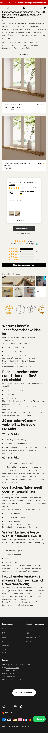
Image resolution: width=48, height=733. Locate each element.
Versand (5, 641)
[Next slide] (44, 204)
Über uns (5, 645)
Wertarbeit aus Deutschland (8, 651)
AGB (27, 633)
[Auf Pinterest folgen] (9, 706)
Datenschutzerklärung (34, 637)
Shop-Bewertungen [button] (24, 233)
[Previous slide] (4, 204)
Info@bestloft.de (12, 667)
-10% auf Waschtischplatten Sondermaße (28, 2)
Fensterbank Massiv (13, 479)
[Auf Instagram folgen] (3, 706)
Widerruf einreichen (24, 692)
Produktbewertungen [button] (24, 228)
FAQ (3, 633)
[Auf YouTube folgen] (15, 706)
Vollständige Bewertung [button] (18, 220)
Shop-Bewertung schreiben (24, 265)
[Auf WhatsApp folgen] (20, 706)
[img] (14, 188)
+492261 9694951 (12, 670)
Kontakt (5, 629)
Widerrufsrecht (32, 629)
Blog (4, 637)
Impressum (30, 641)
